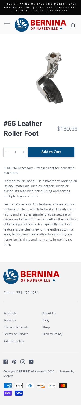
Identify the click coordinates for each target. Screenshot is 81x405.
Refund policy (13, 341)
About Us (49, 313)
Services (9, 320)
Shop (46, 327)
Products (10, 313)
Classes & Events (16, 327)
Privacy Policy (52, 334)
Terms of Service (15, 334)
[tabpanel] (40, 75)
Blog (45, 320)
